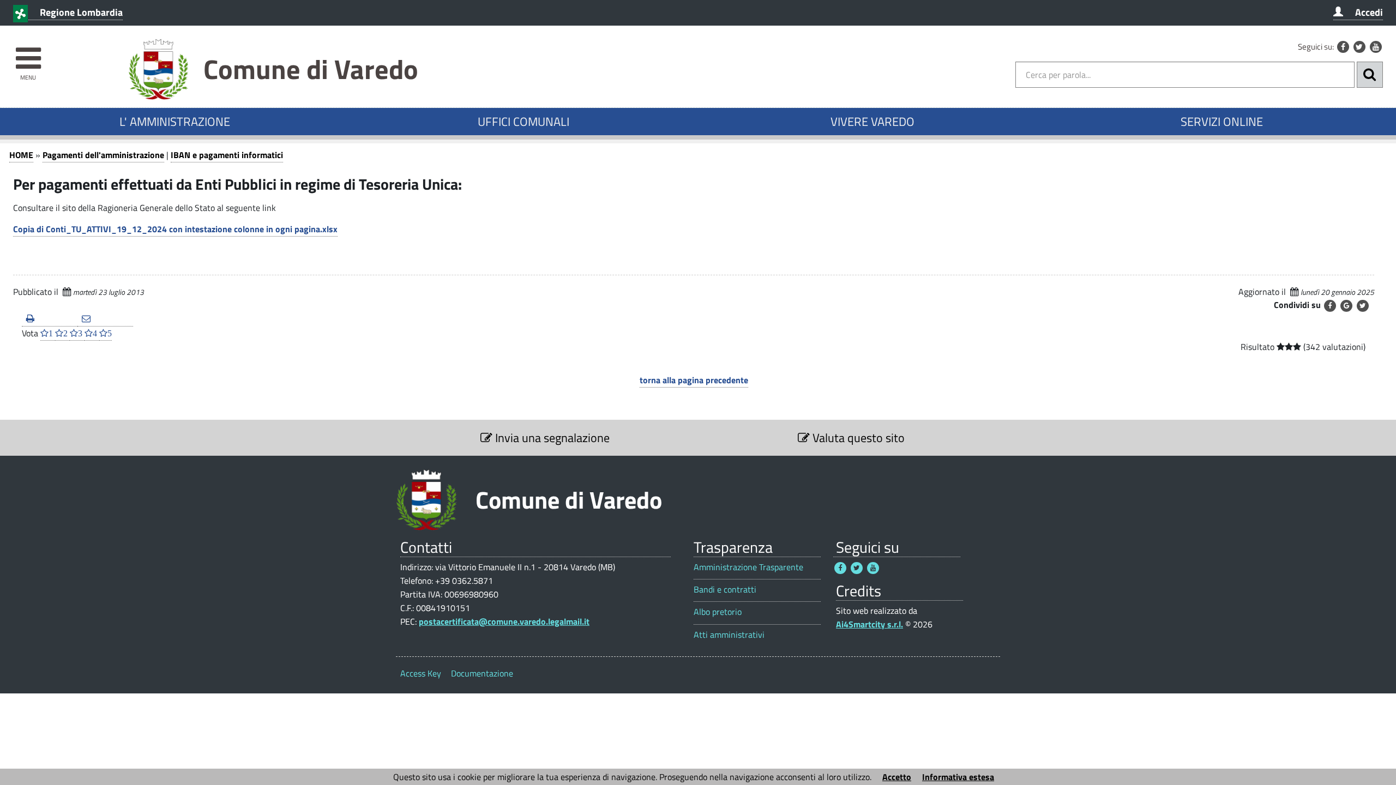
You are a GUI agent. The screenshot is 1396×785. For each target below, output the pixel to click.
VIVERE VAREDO (872, 121)
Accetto (896, 776)
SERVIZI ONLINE (1222, 121)
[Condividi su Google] (1346, 306)
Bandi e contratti (725, 589)
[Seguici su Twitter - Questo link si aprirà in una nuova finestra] (1359, 47)
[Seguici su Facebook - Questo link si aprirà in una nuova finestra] (1343, 47)
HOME (21, 154)
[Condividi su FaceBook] (1330, 306)
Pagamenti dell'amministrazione (103, 154)
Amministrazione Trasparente (748, 567)
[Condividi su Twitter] (1363, 306)
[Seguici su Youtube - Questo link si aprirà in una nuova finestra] (1376, 47)
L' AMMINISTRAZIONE (174, 121)
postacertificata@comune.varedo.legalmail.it (504, 621)
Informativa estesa (958, 776)
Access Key (420, 673)
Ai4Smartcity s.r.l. (869, 624)
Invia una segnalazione (551, 437)
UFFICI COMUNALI (523, 121)
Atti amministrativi (729, 635)
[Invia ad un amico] (105, 319)
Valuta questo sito (857, 437)
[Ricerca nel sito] (1370, 75)
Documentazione (482, 673)
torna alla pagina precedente (694, 380)
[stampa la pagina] (49, 319)
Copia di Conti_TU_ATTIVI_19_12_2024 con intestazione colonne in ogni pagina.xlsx (175, 228)
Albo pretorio (718, 612)
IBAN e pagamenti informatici (227, 154)
